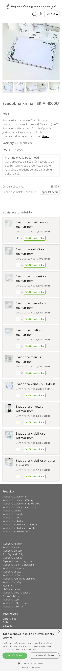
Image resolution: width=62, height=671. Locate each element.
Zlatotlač (7, 625)
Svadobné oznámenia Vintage (18, 500)
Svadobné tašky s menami (16, 603)
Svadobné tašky (10, 599)
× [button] (59, 631)
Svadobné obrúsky (12, 550)
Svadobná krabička (12, 521)
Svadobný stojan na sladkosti (18, 564)
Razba (5, 622)
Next (55, 53)
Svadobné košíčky (11, 543)
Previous (6, 53)
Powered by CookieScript (31, 668)
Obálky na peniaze (12, 589)
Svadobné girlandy (12, 557)
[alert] (31, 650)
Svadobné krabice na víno (16, 531)
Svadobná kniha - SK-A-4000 (35, 384)
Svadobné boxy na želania (16, 592)
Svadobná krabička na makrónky (19, 524)
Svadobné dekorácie (13, 568)
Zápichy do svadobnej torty (17, 561)
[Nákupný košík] (40, 14)
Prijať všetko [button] (15, 655)
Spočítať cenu (50, 192)
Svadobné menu (11, 517)
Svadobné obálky (11, 510)
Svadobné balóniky (12, 606)
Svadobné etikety (11, 571)
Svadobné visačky (11, 582)
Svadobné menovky (12, 514)
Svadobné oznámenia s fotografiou (21, 503)
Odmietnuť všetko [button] (44, 655)
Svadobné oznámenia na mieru (19, 507)
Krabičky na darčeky (12, 554)
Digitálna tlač (9, 618)
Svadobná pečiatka (12, 575)
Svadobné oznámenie (14, 496)
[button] (31, 663)
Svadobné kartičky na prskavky (18, 578)
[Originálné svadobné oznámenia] (31, 6)
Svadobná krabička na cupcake (19, 528)
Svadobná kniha (11, 547)
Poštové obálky (10, 596)
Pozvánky (7, 585)
